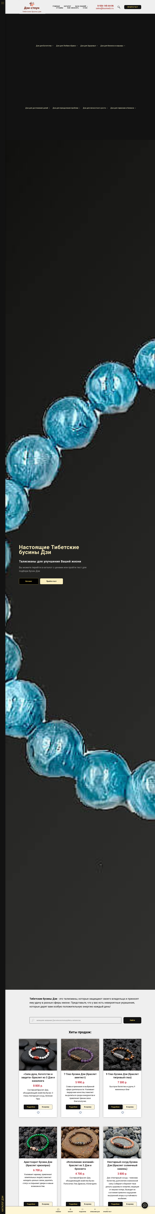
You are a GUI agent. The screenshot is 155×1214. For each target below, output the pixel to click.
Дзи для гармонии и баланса (122, 108)
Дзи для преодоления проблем (66, 108)
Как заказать (73, 8)
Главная (56, 6)
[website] (118, 7)
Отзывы (59, 8)
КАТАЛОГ (67, 6)
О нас (85, 8)
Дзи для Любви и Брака (66, 46)
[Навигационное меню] (2, 3)
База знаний (80, 6)
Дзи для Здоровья (88, 46)
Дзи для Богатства (44, 46)
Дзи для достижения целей (36, 108)
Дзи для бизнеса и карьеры (112, 46)
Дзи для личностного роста (94, 108)
